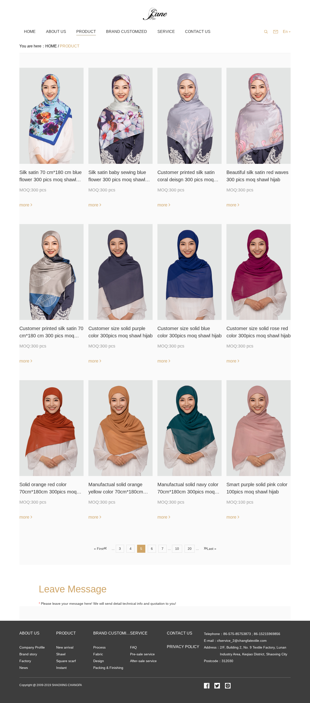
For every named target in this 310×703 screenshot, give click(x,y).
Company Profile (32, 647)
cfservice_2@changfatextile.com (242, 641)
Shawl (60, 654)
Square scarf (66, 661)
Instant (61, 668)
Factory (25, 661)
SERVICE (138, 633)
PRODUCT (66, 633)
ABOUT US (29, 633)
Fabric (98, 654)
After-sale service (143, 661)
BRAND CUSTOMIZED (113, 633)
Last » (211, 549)
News (23, 668)
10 (177, 549)
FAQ (133, 647)
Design (98, 661)
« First (99, 549)
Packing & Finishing (108, 668)
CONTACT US (179, 633)
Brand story (28, 654)
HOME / (52, 46)
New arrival (64, 647)
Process (99, 647)
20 (190, 549)
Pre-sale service (142, 654)
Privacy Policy (183, 647)
